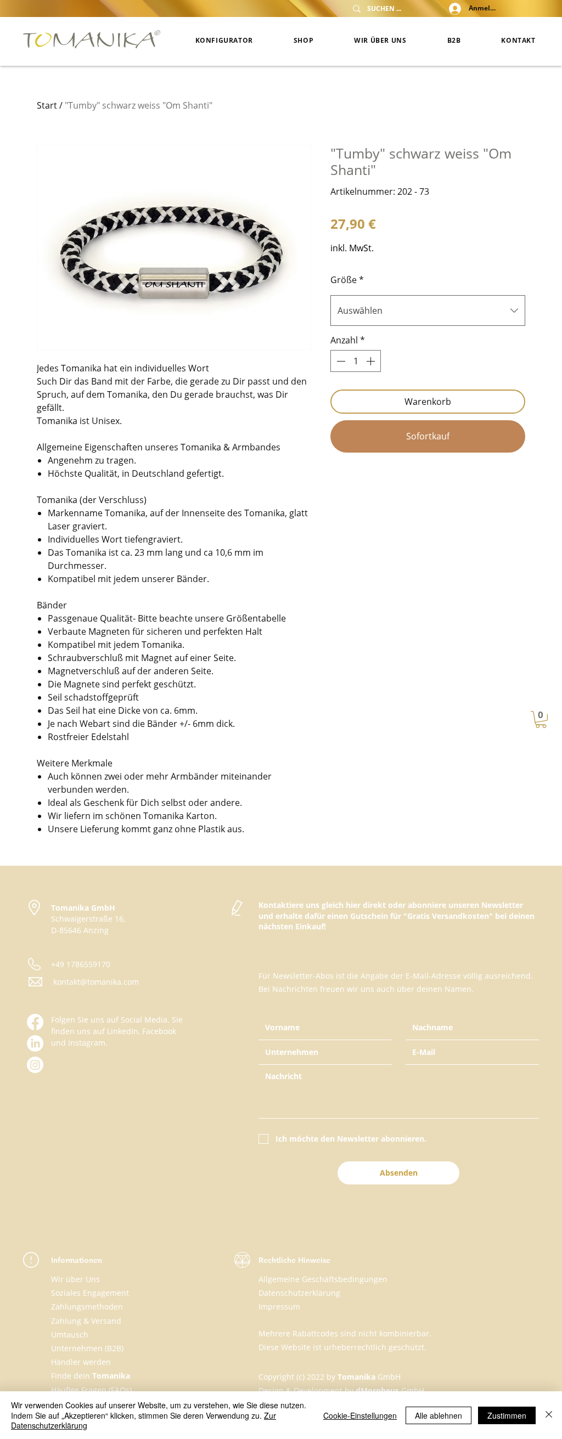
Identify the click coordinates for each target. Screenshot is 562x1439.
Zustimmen (506, 1415)
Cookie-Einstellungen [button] (360, 1415)
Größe (347, 280)
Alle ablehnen (438, 1415)
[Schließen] (548, 1415)
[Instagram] (35, 1065)
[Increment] (371, 361)
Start (47, 105)
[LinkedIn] (35, 1043)
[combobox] (427, 310)
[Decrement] (339, 361)
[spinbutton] (355, 361)
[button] (541, 719)
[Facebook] (35, 1022)
